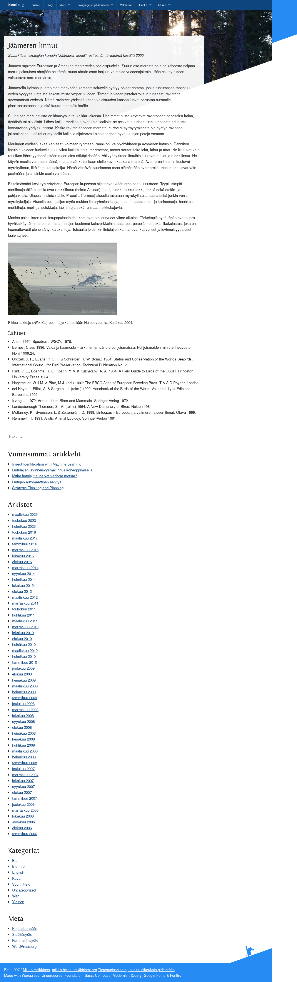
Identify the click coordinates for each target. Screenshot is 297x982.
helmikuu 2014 (24, 579)
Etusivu (35, 5)
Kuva (16, 878)
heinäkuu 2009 (24, 680)
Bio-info (18, 866)
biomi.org (16, 5)
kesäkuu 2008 (23, 739)
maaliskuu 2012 (25, 597)
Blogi (50, 5)
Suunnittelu (21, 884)
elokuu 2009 (22, 674)
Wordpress (30, 975)
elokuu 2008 (22, 727)
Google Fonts (154, 975)
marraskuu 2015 (25, 549)
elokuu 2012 (22, 591)
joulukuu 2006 (23, 804)
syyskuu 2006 (23, 821)
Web (62, 5)
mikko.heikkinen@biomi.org (74, 969)
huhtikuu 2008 (23, 745)
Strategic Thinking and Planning (37, 487)
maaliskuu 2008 (25, 751)
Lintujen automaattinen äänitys (37, 481)
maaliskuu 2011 (25, 620)
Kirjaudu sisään (24, 928)
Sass (89, 975)
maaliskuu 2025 (25, 514)
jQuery (136, 975)
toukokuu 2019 (24, 532)
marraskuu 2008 (25, 709)
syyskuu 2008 (23, 721)
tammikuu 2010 (24, 662)
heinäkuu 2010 (24, 644)
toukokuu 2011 (24, 609)
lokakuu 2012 (23, 585)
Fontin (175, 975)
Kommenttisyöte (25, 940)
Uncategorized (24, 890)
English (18, 872)
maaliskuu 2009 (25, 686)
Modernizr (121, 975)
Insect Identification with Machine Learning (46, 464)
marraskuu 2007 (25, 774)
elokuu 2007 (22, 792)
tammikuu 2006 (24, 833)
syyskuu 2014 (23, 573)
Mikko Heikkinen (36, 969)
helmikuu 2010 (24, 656)
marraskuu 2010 (25, 626)
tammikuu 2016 (24, 543)
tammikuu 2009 (24, 697)
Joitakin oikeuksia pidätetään (151, 969)
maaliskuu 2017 (25, 538)
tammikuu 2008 (24, 762)
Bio (14, 860)
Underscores (52, 975)
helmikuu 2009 (24, 691)
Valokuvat (126, 5)
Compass (102, 975)
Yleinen (18, 901)
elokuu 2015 (22, 561)
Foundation (73, 975)
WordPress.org (24, 946)
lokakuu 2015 (23, 555)
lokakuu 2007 (23, 780)
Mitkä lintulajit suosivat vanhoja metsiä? (44, 475)
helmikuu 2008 (24, 756)
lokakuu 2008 (23, 715)
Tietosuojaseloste (112, 969)
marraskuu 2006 (25, 810)
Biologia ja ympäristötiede (93, 5)
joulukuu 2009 (23, 668)
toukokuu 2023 (24, 520)
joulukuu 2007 (23, 768)
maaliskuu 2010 (25, 650)
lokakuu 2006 (23, 816)
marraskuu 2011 (25, 603)
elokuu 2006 (22, 827)
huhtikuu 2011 (23, 615)
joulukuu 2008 (23, 703)
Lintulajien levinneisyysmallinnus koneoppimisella (52, 470)
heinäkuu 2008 (24, 733)
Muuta (162, 5)
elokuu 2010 (22, 638)
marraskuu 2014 (25, 567)
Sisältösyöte (22, 934)
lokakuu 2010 (23, 632)
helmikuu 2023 (24, 526)
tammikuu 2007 (24, 798)
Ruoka (143, 5)
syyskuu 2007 (23, 786)
